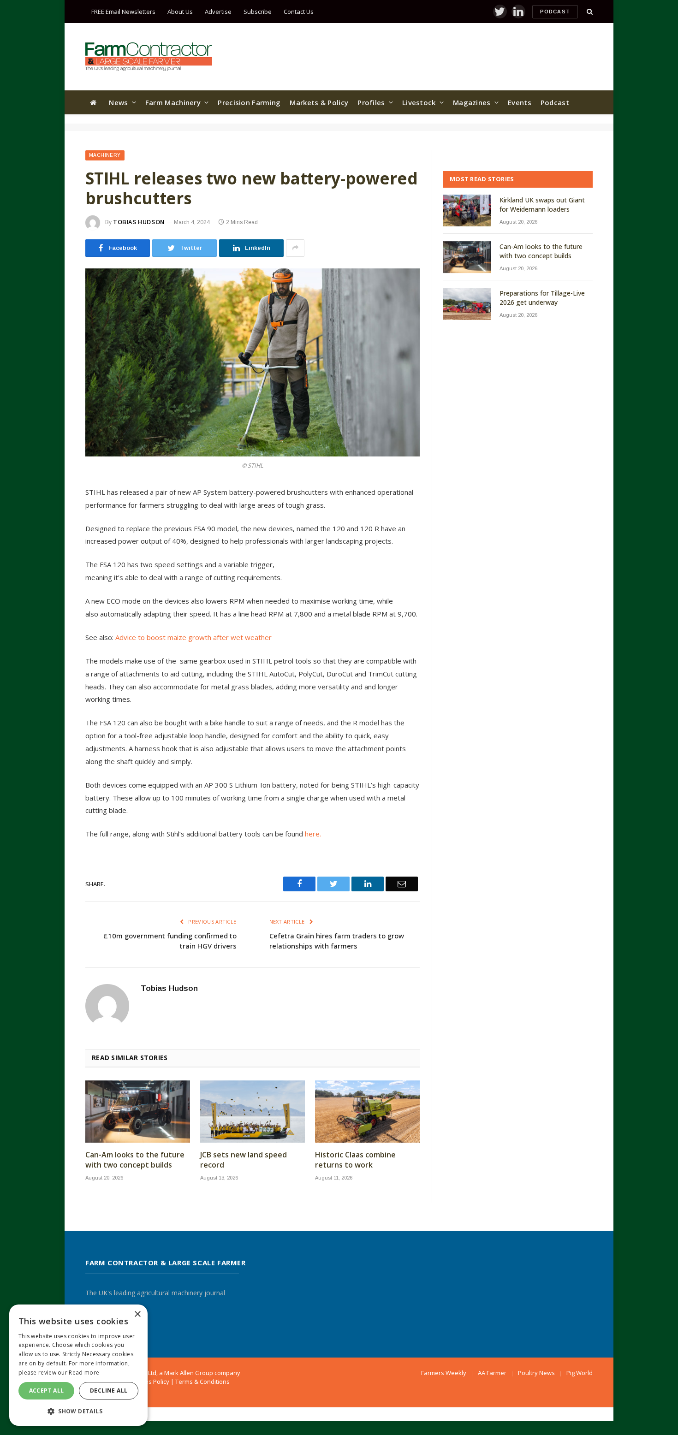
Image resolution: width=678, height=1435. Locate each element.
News (118, 102)
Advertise (218, 11)
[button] (78, 1411)
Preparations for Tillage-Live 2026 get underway (542, 298)
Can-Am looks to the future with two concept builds (134, 1160)
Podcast (555, 11)
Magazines (472, 102)
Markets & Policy (319, 102)
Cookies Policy (149, 1381)
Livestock (419, 102)
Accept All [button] (46, 1390)
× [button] (137, 1314)
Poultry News (536, 1373)
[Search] (589, 11)
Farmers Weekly (443, 1373)
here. (313, 833)
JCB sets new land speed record (243, 1160)
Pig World (579, 1373)
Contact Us (299, 11)
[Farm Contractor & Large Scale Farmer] (148, 57)
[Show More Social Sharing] (295, 248)
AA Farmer (492, 1373)
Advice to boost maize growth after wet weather (193, 637)
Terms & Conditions (202, 1381)
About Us (180, 11)
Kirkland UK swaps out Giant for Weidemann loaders (542, 204)
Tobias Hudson (139, 222)
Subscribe (258, 11)
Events (519, 102)
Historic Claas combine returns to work (355, 1160)
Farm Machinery (173, 102)
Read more (84, 1372)
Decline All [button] (108, 1390)
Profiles (371, 102)
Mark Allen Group (188, 1373)
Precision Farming (249, 102)
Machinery (105, 155)
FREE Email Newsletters (123, 11)
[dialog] (78, 1365)
